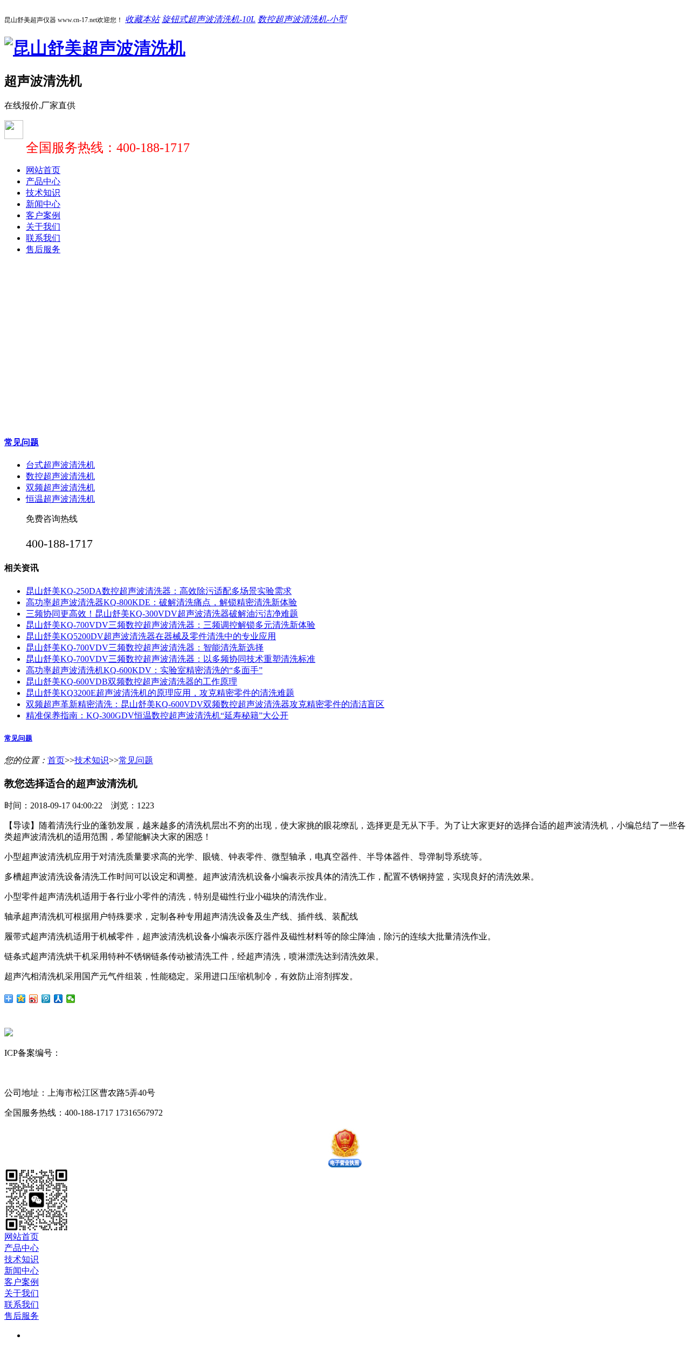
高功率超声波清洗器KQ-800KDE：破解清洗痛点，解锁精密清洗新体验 (161, 602)
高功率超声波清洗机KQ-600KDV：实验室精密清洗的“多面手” (144, 670)
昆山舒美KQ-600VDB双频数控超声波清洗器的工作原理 (131, 681)
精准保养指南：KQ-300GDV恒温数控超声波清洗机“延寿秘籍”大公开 (157, 715)
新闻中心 (43, 204)
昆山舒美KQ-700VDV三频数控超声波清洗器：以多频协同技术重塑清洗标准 (170, 658)
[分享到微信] (70, 998)
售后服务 (43, 249)
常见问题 (21, 442)
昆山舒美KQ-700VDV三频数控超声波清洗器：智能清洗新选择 (145, 647)
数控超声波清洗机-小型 (302, 19)
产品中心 (43, 181)
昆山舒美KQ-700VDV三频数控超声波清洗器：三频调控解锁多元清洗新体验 (170, 624)
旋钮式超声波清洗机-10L (209, 19)
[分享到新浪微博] (33, 998)
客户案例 (43, 215)
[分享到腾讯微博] (46, 998)
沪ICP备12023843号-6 (101, 1052)
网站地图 (161, 1052)
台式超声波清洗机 (60, 464)
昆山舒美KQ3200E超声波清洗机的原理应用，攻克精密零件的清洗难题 (160, 692)
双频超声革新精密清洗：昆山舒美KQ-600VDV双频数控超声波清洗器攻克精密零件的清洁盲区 (205, 704)
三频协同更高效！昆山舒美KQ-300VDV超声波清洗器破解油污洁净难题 (162, 613)
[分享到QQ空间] (21, 998)
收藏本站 (142, 19)
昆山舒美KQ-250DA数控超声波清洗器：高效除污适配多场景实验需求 (159, 591)
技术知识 (43, 192)
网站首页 (43, 170)
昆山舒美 (21, 1072)
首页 (56, 760)
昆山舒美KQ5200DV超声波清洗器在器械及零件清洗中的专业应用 (151, 636)
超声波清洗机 (65, 1072)
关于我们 (43, 226)
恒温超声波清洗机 (60, 498)
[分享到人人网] (58, 998)
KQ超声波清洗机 (123, 1072)
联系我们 (43, 238)
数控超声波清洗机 (60, 476)
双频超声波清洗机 (60, 487)
